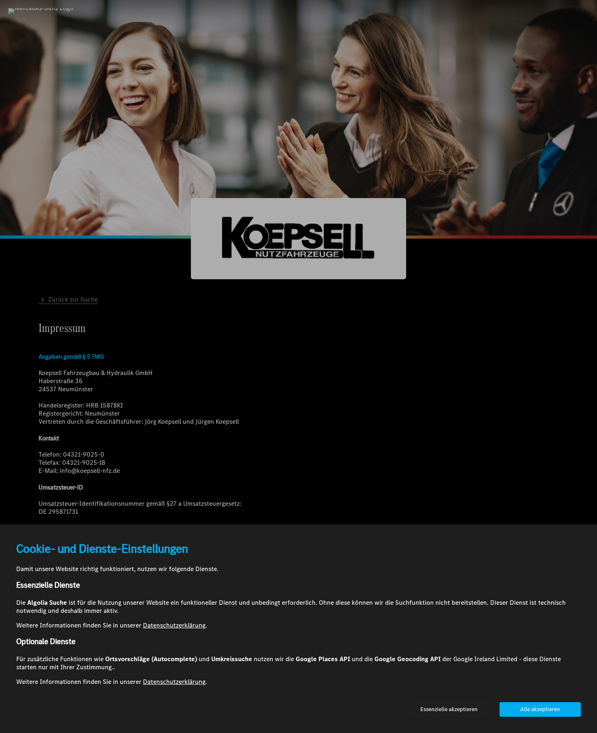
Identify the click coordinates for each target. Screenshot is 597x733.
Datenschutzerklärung (174, 625)
